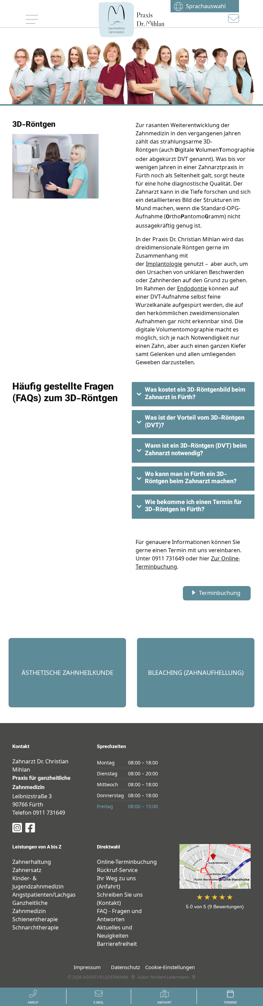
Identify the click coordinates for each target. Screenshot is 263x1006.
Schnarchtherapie (35, 927)
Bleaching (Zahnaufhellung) (195, 627)
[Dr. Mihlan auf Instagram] (17, 827)
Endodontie (192, 288)
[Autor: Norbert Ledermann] (193, 977)
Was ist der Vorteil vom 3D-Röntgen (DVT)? (195, 422)
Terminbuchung (219, 593)
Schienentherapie (35, 919)
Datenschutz (125, 967)
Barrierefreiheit (117, 944)
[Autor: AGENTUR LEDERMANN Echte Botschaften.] (133, 977)
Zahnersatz (26, 870)
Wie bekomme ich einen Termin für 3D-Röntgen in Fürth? (193, 506)
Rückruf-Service (117, 870)
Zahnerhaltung (31, 862)
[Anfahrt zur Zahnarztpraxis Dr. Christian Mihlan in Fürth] (215, 866)
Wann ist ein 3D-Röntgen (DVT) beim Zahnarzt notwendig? (196, 450)
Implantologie (164, 264)
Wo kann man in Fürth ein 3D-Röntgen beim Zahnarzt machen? (191, 478)
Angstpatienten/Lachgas (44, 894)
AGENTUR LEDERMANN (105, 977)
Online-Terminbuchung (127, 862)
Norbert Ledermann (170, 977)
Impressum (87, 967)
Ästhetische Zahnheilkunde (67, 627)
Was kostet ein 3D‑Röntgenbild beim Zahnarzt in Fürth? (195, 394)
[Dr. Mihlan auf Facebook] (30, 827)
